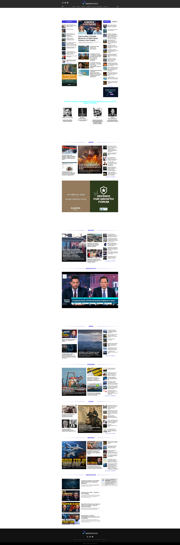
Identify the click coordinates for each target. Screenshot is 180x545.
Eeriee (96, 543)
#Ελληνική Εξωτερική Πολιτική (92, 101)
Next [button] (75, 84)
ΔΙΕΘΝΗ (73, 6)
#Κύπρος (112, 101)
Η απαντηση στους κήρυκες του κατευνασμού (83, 120)
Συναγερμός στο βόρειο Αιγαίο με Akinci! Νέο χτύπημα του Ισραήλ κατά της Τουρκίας (112, 120)
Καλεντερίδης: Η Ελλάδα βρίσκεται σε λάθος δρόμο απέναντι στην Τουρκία (67, 120)
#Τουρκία (93, 103)
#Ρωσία (86, 103)
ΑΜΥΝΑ (83, 6)
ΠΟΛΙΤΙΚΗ (79, 6)
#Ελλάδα (75, 101)
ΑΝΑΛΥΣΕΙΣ (105, 6)
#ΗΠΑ (106, 101)
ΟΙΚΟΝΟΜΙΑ (88, 6)
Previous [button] (73, 84)
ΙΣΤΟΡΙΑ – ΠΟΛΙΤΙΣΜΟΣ (97, 6)
